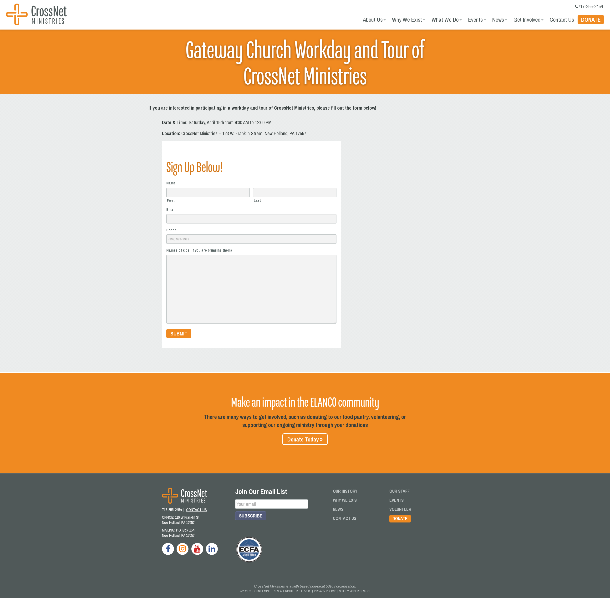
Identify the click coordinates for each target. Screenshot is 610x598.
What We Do (445, 19)
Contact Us (562, 19)
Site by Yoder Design (354, 591)
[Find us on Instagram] (182, 549)
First (171, 200)
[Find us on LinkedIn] (212, 549)
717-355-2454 (590, 6)
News (498, 19)
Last (257, 200)
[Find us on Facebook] (168, 549)
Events (475, 19)
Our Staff (399, 491)
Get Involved (526, 19)
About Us (373, 19)
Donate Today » (305, 439)
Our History (345, 491)
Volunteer (400, 509)
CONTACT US (196, 509)
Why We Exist (407, 19)
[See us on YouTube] (197, 549)
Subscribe (250, 515)
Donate (591, 19)
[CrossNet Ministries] (36, 15)
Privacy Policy (325, 591)
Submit (178, 333)
